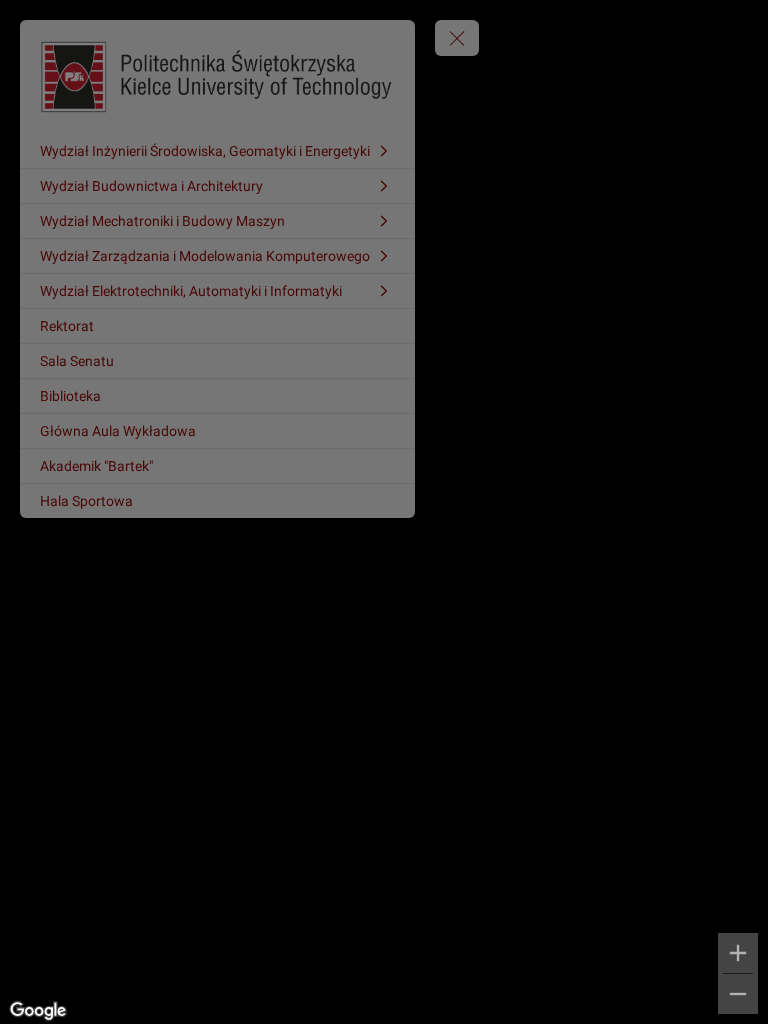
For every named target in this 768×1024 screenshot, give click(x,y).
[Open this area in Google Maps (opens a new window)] (38, 1011)
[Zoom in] (738, 953)
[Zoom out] (738, 994)
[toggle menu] (457, 38)
